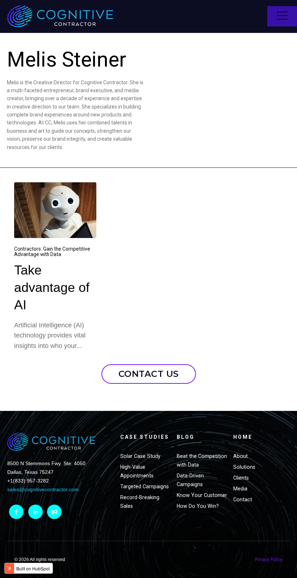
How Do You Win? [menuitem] (198, 506)
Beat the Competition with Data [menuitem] (202, 460)
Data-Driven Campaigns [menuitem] (190, 480)
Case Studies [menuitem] (144, 437)
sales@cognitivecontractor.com (43, 489)
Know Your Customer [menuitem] (202, 495)
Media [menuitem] (240, 489)
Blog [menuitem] (185, 437)
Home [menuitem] (242, 437)
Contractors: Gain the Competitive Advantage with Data (52, 251)
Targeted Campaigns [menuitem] (144, 486)
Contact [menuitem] (242, 499)
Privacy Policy (269, 559)
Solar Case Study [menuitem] (140, 456)
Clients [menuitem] (241, 478)
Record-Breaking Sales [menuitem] (139, 501)
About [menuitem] (240, 456)
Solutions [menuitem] (244, 467)
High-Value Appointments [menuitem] (137, 471)
